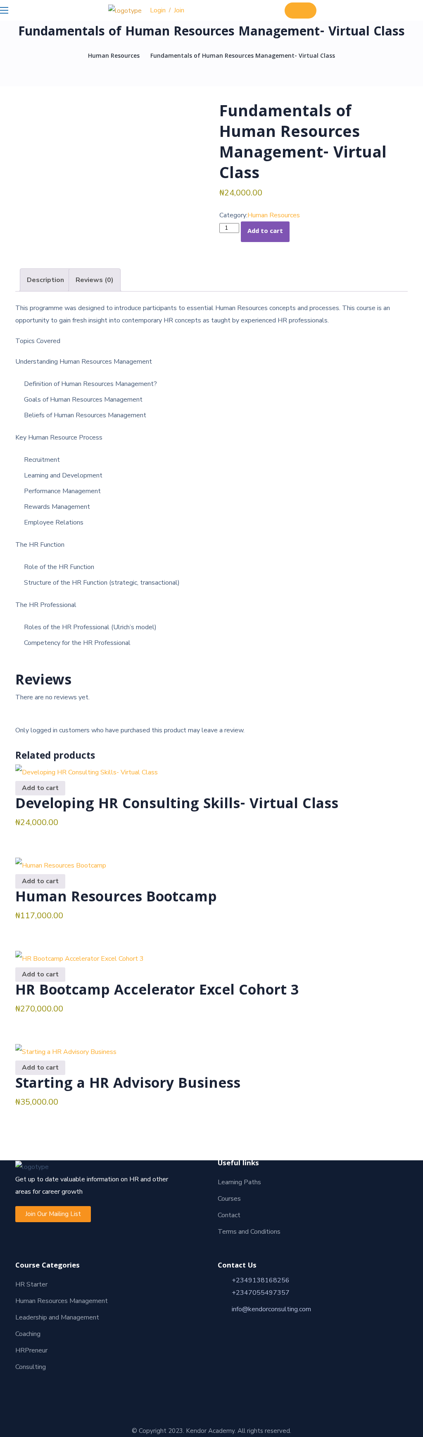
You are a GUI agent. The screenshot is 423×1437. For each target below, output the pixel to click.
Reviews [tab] (95, 280)
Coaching (27, 1333)
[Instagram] (42, 1384)
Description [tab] (45, 280)
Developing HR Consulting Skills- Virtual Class (176, 805)
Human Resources (114, 56)
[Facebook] (27, 1384)
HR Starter (31, 1284)
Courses (229, 1198)
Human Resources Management (61, 1300)
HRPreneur (31, 1350)
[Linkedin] (12, 1384)
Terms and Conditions (249, 1231)
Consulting (30, 1366)
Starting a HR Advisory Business (127, 1085)
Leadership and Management (57, 1317)
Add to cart (265, 231)
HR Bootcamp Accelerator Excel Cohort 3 (157, 992)
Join (179, 10)
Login (158, 10)
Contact (229, 1215)
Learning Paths (239, 1182)
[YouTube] (71, 1384)
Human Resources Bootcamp (116, 898)
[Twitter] (57, 1384)
